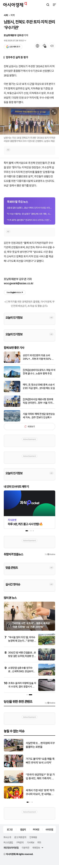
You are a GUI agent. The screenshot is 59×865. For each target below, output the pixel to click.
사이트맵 (49, 829)
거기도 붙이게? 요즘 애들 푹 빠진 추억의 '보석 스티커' (40, 760)
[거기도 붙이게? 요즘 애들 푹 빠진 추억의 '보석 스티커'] (13, 766)
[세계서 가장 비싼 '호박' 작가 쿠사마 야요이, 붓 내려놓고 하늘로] (13, 798)
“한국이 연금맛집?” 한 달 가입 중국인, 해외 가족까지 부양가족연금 (40, 776)
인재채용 (33, 837)
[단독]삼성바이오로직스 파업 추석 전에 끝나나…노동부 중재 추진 (39, 372)
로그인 (10, 829)
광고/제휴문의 (20, 837)
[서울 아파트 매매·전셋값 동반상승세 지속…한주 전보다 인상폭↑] (12, 421)
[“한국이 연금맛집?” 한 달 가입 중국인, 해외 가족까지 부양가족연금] (13, 782)
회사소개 (7, 837)
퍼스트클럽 (8, 842)
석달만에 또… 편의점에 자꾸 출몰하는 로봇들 (40, 745)
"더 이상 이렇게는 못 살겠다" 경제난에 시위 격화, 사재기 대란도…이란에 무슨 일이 (29, 214)
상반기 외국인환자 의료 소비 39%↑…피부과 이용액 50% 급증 (38, 357)
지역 (13, 15)
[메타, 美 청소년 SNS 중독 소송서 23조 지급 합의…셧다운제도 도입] (12, 391)
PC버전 (36, 829)
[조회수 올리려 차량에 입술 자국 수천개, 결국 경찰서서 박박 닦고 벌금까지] (46, 690)
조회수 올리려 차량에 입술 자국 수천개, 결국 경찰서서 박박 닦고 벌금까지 (22, 687)
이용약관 (25, 847)
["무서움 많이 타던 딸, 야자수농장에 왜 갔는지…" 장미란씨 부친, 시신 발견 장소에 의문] (46, 644)
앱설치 (23, 829)
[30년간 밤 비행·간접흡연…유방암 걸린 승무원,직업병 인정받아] (46, 660)
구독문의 (20, 842)
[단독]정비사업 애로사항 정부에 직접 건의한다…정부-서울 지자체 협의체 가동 (38, 401)
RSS (39, 842)
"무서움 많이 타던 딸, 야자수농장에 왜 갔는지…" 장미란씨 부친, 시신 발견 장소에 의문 (22, 641)
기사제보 (30, 842)
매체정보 (36, 847)
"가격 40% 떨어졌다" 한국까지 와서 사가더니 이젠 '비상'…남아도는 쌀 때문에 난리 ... (29, 220)
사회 (6, 15)
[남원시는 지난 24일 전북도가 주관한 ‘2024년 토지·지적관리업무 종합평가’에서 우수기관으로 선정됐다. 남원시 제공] (29, 121)
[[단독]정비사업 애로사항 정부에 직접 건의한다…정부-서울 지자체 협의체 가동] (12, 406)
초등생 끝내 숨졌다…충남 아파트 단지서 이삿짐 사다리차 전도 (29, 207)
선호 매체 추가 (14, 47)
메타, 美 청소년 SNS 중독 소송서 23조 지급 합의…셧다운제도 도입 (39, 386)
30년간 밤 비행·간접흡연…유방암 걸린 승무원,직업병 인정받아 (22, 656)
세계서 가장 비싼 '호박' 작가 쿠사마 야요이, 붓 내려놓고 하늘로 (40, 792)
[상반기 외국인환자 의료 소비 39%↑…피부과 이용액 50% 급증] (12, 362)
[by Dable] (50, 703)
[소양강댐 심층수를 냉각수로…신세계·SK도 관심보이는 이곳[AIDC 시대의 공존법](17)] (46, 675)
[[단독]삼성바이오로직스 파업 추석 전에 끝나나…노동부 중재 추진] (12, 377)
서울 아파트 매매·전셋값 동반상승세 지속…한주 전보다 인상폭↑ (39, 415)
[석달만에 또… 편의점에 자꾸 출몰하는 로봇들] (13, 751)
